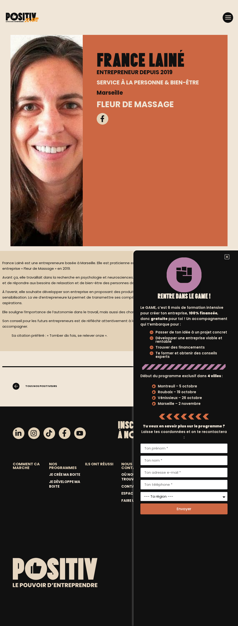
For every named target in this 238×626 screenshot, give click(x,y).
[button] (227, 17)
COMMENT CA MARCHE (26, 465)
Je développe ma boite (64, 484)
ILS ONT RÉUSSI (99, 464)
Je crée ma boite (64, 474)
